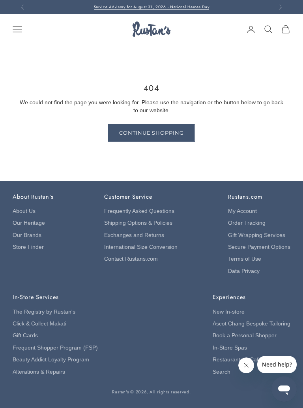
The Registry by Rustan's (44, 312)
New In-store (229, 312)
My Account (242, 211)
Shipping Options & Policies (138, 223)
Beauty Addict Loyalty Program (51, 360)
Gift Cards (25, 335)
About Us (24, 211)
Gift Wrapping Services (256, 235)
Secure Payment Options (259, 247)
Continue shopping (151, 133)
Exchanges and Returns (134, 235)
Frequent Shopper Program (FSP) (55, 348)
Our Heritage (29, 223)
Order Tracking (247, 223)
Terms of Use (244, 259)
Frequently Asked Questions (139, 211)
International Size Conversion (141, 247)
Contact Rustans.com (131, 259)
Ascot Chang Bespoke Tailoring (251, 324)
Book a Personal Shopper (245, 335)
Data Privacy (244, 271)
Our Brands (27, 235)
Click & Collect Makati (39, 324)
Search (221, 372)
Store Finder (28, 247)
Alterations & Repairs (39, 372)
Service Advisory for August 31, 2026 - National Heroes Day (151, 7)
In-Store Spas (230, 348)
